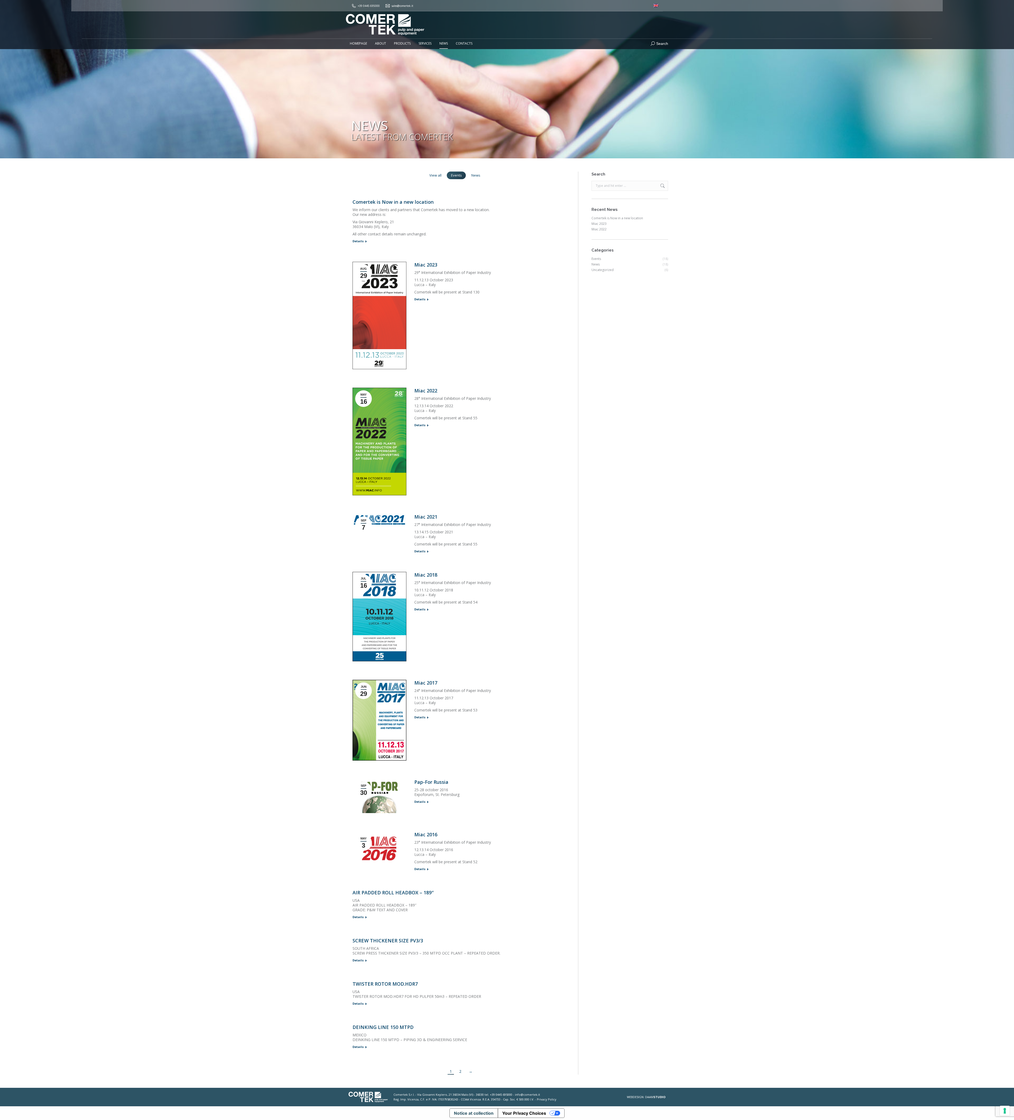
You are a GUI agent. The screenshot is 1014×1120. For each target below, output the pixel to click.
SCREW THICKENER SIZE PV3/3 (388, 940)
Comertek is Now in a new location (393, 202)
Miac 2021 (425, 517)
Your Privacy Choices (524, 1113)
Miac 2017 (425, 683)
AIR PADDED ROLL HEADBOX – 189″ (393, 892)
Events (456, 175)
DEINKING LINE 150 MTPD (383, 1027)
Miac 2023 (425, 265)
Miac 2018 (425, 575)
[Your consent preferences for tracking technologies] (1005, 1111)
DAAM (655, 1097)
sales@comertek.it (402, 6)
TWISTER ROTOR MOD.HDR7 (385, 984)
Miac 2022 (425, 390)
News (475, 175)
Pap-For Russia (431, 782)
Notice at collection (474, 1113)
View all (435, 175)
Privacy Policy (546, 1099)
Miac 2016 (425, 834)
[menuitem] (656, 6)
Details (358, 241)
